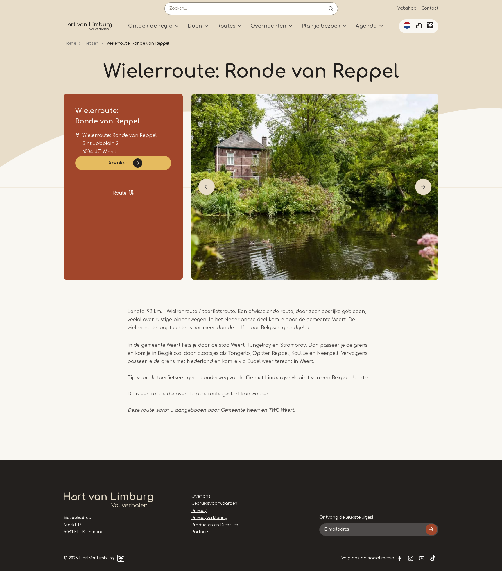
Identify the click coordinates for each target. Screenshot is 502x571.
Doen (195, 26)
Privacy (199, 511)
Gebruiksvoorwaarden (214, 503)
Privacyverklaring (209, 517)
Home (70, 43)
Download (118, 163)
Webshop (407, 8)
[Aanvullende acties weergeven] (406, 25)
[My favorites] (418, 26)
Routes (226, 26)
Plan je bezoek (321, 26)
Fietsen (91, 43)
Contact (429, 8)
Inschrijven (431, 529)
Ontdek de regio (150, 26)
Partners (200, 532)
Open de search (331, 8)
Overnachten (268, 26)
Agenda (366, 26)
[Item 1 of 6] (314, 187)
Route (120, 193)
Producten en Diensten (214, 525)
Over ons (201, 496)
